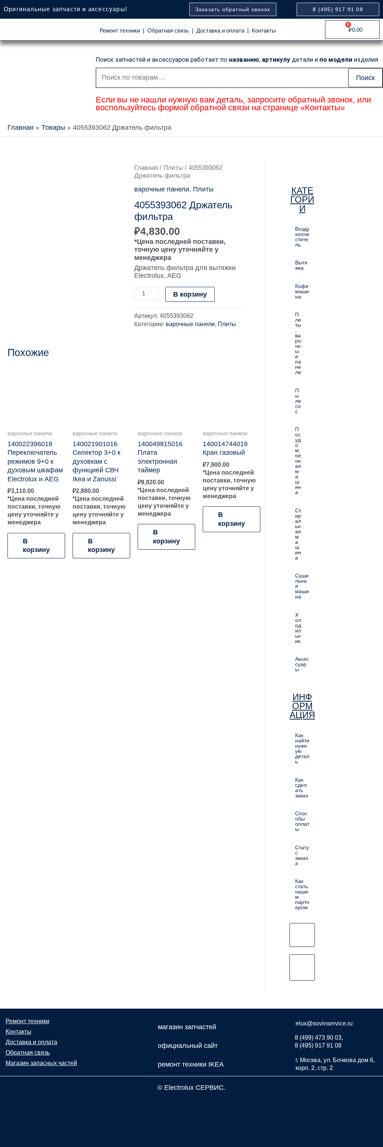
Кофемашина (302, 291)
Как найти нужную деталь (302, 748)
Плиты (173, 167)
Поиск (365, 78)
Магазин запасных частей (41, 1063)
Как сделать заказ (301, 787)
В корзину (190, 294)
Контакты (264, 30)
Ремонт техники (119, 30)
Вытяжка (301, 265)
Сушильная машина (302, 586)
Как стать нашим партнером (302, 894)
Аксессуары (302, 664)
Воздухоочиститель (302, 237)
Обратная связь (168, 30)
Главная (146, 167)
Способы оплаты (302, 821)
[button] (302, 343)
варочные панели (161, 189)
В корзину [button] (36, 545)
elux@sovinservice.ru (324, 1023)
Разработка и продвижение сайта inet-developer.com (191, 1104)
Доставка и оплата (220, 30)
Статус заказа (302, 855)
